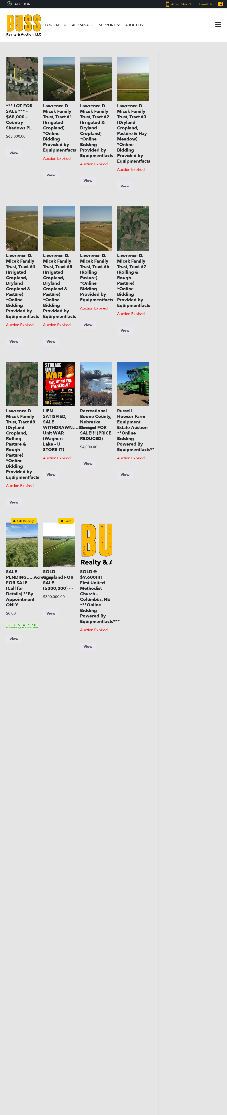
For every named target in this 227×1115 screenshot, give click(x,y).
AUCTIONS (23, 4)
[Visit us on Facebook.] (218, 4)
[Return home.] (24, 25)
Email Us (206, 4)
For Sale (54, 25)
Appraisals (82, 25)
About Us (134, 25)
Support (107, 25)
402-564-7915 (182, 4)
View (14, 153)
